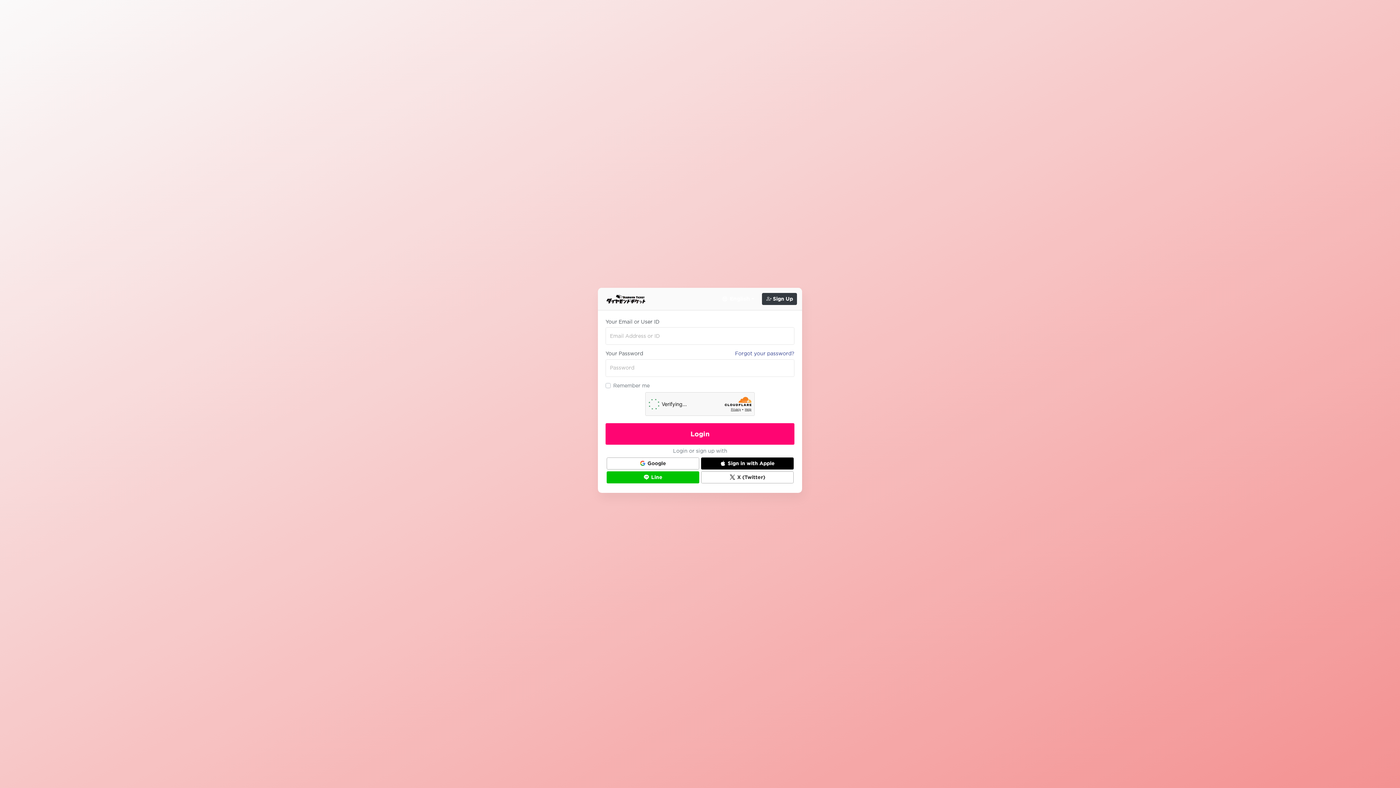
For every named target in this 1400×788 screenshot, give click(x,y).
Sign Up (782, 299)
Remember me (631, 386)
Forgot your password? (764, 353)
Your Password (624, 353)
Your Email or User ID (633, 322)
